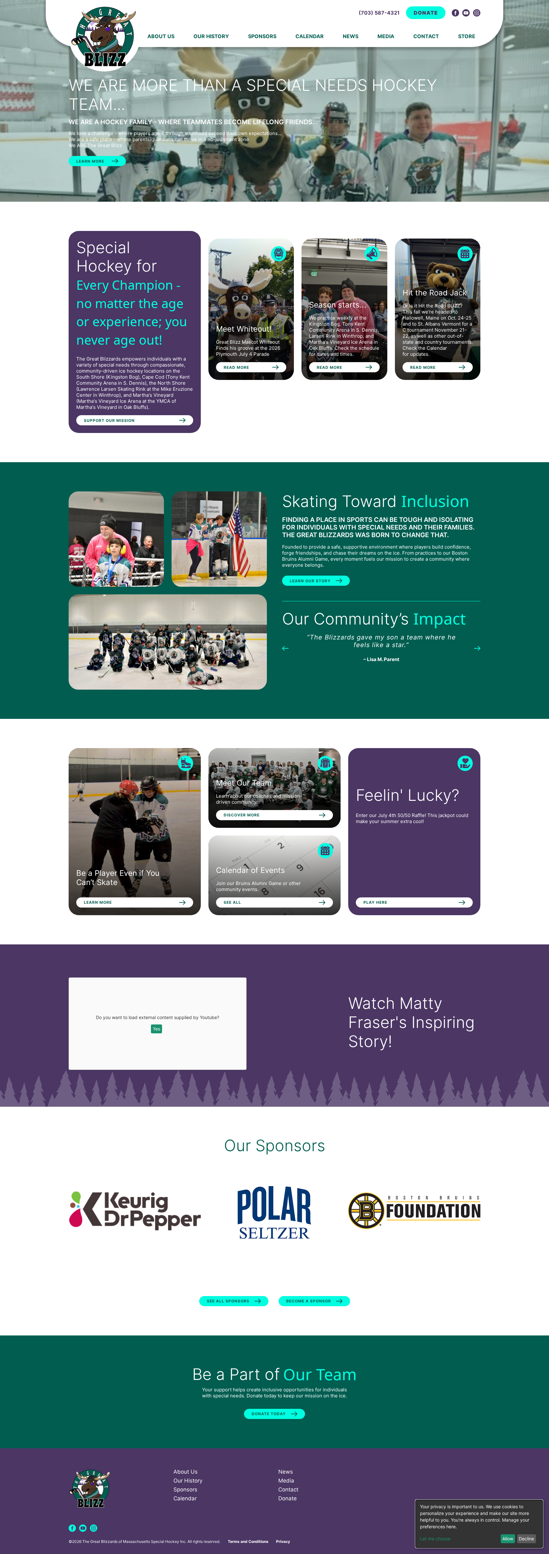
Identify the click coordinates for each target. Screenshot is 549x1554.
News (350, 36)
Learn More (90, 161)
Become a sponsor (308, 1301)
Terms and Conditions (248, 1541)
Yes (156, 1028)
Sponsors (262, 36)
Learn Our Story (310, 580)
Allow (507, 1538)
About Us (160, 36)
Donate (426, 13)
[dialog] (479, 1524)
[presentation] (285, 648)
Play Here (375, 902)
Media (385, 36)
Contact (426, 36)
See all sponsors (228, 1301)
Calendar (309, 36)
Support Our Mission (109, 420)
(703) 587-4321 (379, 13)
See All (232, 902)
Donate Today (269, 1413)
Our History (211, 36)
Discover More (242, 815)
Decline (526, 1538)
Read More (236, 367)
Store (466, 36)
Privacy (283, 1541)
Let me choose (435, 1538)
